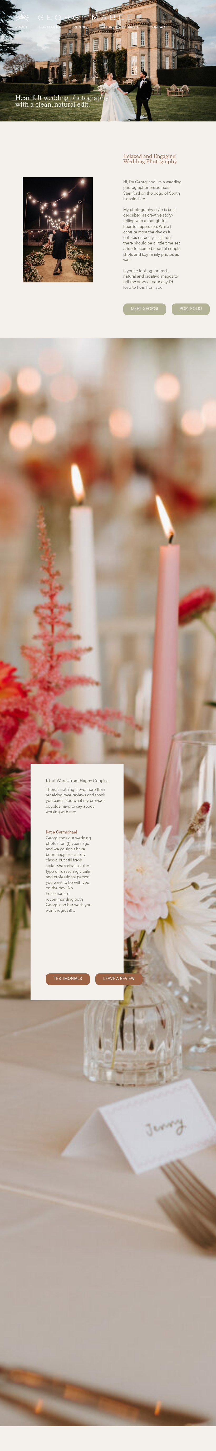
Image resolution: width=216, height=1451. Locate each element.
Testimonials (68, 979)
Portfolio (191, 309)
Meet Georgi (144, 309)
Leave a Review (119, 979)
